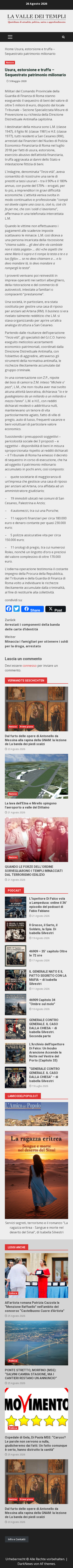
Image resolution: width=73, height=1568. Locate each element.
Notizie (10, 62)
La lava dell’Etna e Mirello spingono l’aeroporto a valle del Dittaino (36, 776)
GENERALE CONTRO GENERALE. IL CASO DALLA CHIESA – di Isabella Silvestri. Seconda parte (15, 1029)
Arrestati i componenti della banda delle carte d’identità (32, 624)
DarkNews (25, 1564)
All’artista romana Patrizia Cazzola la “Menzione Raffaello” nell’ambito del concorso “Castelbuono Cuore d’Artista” (36, 1275)
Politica (13, 1360)
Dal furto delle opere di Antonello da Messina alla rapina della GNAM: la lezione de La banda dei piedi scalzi (36, 709)
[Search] (63, 37)
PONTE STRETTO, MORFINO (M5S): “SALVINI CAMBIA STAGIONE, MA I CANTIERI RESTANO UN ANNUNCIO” (36, 1343)
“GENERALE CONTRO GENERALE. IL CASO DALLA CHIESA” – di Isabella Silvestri (15, 1077)
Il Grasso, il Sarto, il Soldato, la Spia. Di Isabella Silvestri (15, 931)
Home (9, 49)
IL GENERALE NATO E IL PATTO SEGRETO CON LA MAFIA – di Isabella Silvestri (15, 980)
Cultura (13, 1293)
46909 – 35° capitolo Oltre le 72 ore (15, 956)
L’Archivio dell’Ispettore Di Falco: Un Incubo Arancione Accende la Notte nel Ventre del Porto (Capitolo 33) (15, 1053)
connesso (30, 665)
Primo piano (26, 726)
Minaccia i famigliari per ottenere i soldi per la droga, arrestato (36, 641)
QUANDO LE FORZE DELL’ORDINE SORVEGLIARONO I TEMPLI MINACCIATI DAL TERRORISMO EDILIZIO (36, 839)
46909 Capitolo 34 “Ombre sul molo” (15, 1004)
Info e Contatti (17, 1539)
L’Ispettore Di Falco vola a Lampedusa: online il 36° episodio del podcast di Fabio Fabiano (15, 907)
